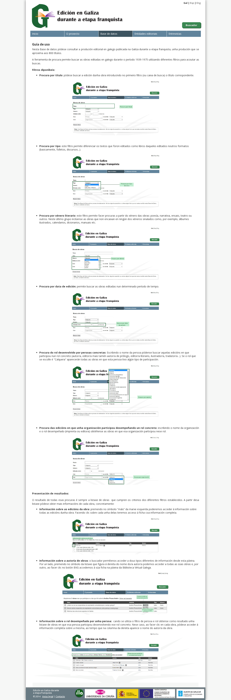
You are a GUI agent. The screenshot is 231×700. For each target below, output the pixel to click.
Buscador (191, 25)
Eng (199, 3)
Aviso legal (47, 696)
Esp (192, 3)
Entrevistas (175, 33)
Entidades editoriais (145, 33)
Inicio (35, 33)
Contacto (60, 696)
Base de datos (108, 33)
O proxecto (72, 33)
